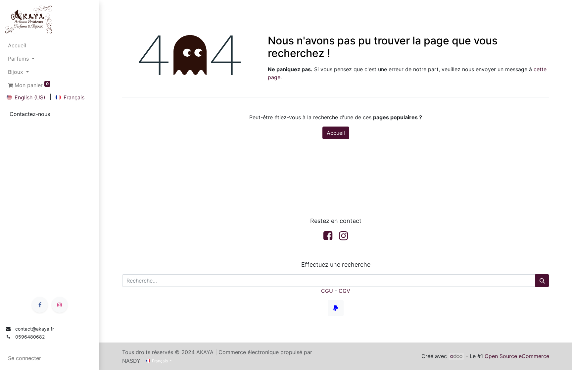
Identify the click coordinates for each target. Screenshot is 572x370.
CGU (327, 291)
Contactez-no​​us (30, 114)
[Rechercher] (542, 280)
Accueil (336, 133)
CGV (344, 291)
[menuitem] (49, 45)
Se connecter (24, 358)
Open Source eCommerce (517, 356)
